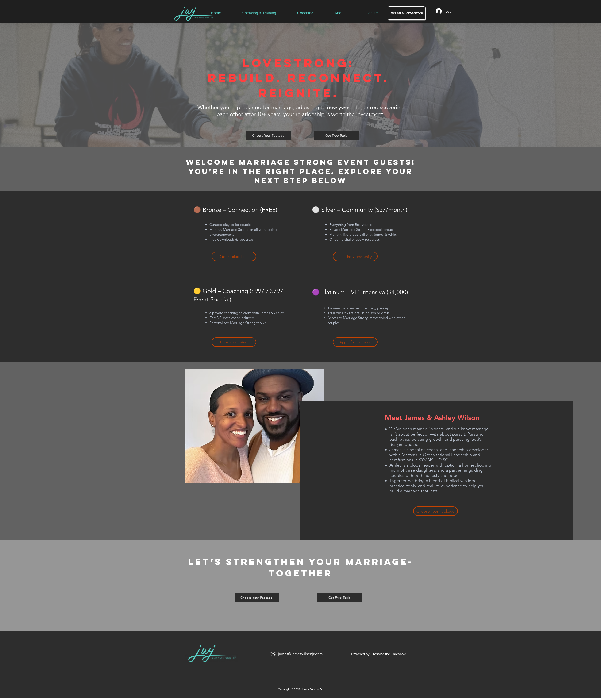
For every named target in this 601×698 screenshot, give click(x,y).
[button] (336, 135)
